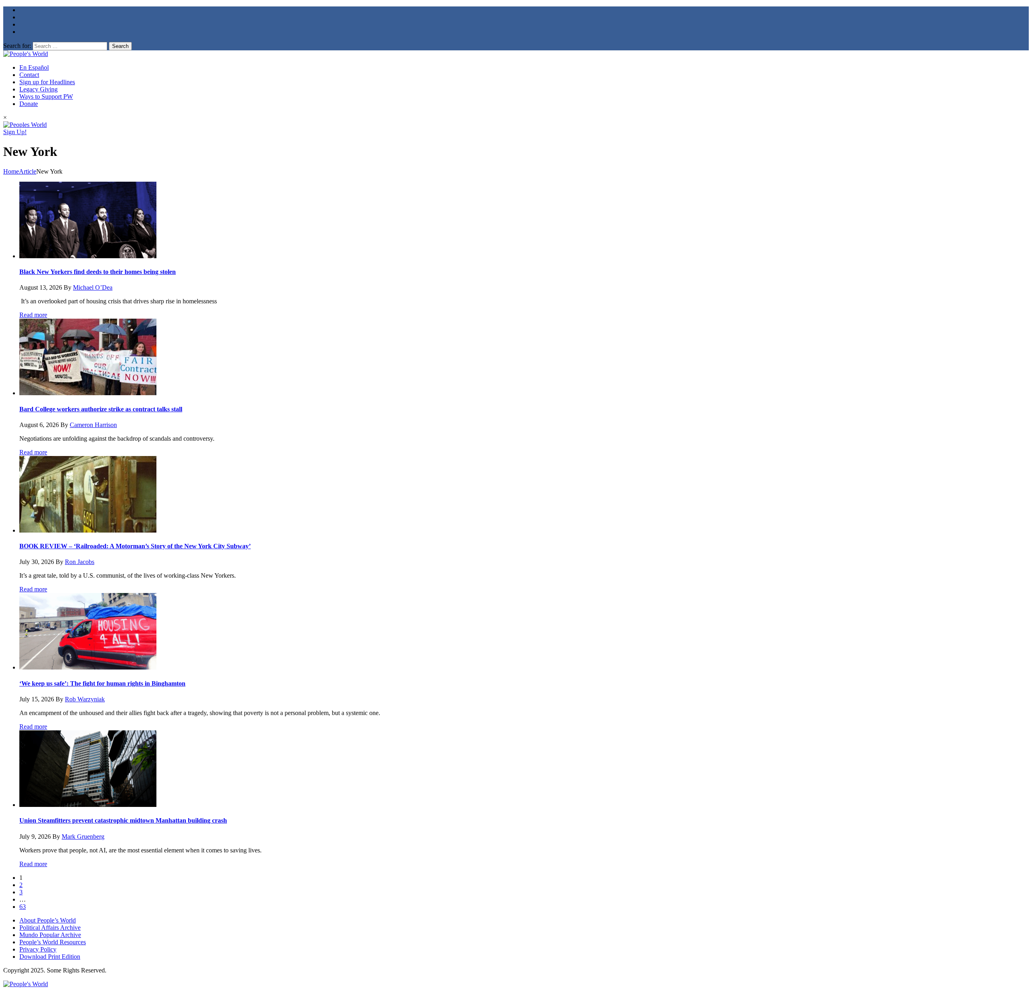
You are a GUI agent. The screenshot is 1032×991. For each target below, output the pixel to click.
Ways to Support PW (46, 96)
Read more (33, 314)
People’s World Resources (52, 942)
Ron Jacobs (79, 561)
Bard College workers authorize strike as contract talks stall (100, 409)
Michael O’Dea (92, 287)
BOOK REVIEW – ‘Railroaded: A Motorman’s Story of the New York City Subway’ (135, 546)
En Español (34, 67)
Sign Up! (15, 132)
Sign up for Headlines (47, 82)
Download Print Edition (49, 956)
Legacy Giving (38, 89)
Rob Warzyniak (85, 699)
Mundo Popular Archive (50, 934)
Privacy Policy (37, 949)
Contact (29, 74)
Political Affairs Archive (50, 927)
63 (22, 906)
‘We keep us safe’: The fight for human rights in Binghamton (102, 683)
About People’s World (47, 920)
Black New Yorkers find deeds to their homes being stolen (97, 271)
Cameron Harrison (93, 424)
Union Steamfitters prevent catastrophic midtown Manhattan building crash (123, 820)
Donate (28, 103)
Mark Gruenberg (83, 836)
